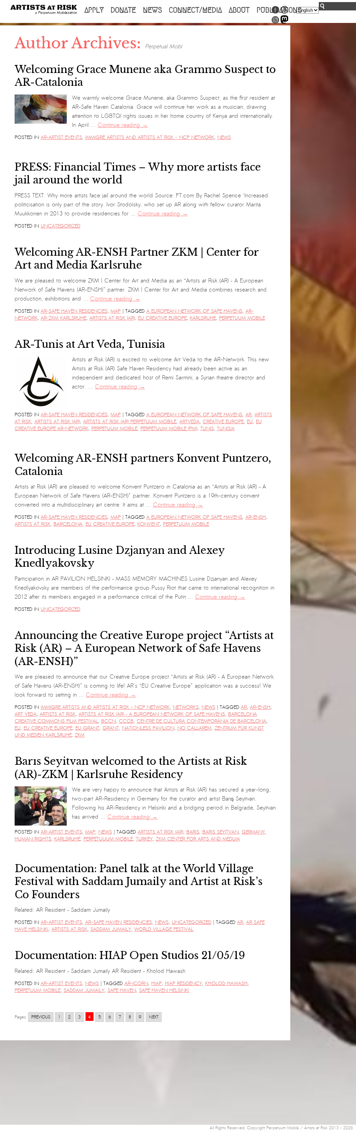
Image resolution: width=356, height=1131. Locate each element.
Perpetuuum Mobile (108, 839)
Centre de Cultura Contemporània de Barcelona (201, 721)
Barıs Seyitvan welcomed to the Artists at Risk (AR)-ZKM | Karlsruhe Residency (131, 767)
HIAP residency (183, 983)
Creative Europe (223, 421)
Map (116, 311)
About (239, 10)
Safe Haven (121, 990)
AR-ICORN (136, 983)
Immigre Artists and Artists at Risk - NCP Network (149, 137)
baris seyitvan (220, 832)
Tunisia (226, 428)
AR (248, 414)
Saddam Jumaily (110, 929)
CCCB (126, 721)
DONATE (123, 10)
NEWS (152, 10)
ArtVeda (189, 421)
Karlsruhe (203, 318)
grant (111, 728)
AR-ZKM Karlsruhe (63, 318)
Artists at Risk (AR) (112, 318)
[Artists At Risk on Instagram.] (275, 22)
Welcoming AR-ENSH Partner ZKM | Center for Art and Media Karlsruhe (137, 258)
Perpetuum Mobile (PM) (168, 428)
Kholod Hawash (226, 983)
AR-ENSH (255, 517)
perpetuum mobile (242, 318)
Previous (40, 1017)
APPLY (94, 10)
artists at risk (32, 524)
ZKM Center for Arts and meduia (198, 839)
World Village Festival (163, 929)
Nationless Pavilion (148, 728)
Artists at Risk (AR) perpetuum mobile (129, 421)
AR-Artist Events (61, 137)
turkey (144, 839)
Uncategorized (60, 226)
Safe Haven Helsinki (164, 990)
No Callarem (194, 728)
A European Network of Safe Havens (194, 311)
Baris (192, 832)
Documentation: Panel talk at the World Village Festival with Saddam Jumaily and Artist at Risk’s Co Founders (138, 881)
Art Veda (26, 714)
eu (250, 421)
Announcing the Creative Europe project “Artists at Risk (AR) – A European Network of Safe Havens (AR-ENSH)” (144, 648)
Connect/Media (195, 10)
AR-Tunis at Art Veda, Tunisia (90, 344)
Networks (186, 707)
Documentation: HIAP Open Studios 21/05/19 (130, 955)
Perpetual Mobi (163, 46)
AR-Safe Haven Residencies (74, 311)
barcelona (68, 524)
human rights (33, 839)
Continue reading (123, 125)
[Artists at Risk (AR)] (43, 10)
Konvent (148, 524)
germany (253, 832)
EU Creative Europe (162, 318)
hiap (156, 983)
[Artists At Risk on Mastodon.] (284, 22)
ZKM (79, 735)
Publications (279, 10)
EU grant (87, 728)
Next (154, 1017)
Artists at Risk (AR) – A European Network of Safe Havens (152, 714)
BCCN (108, 721)
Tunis (207, 428)
